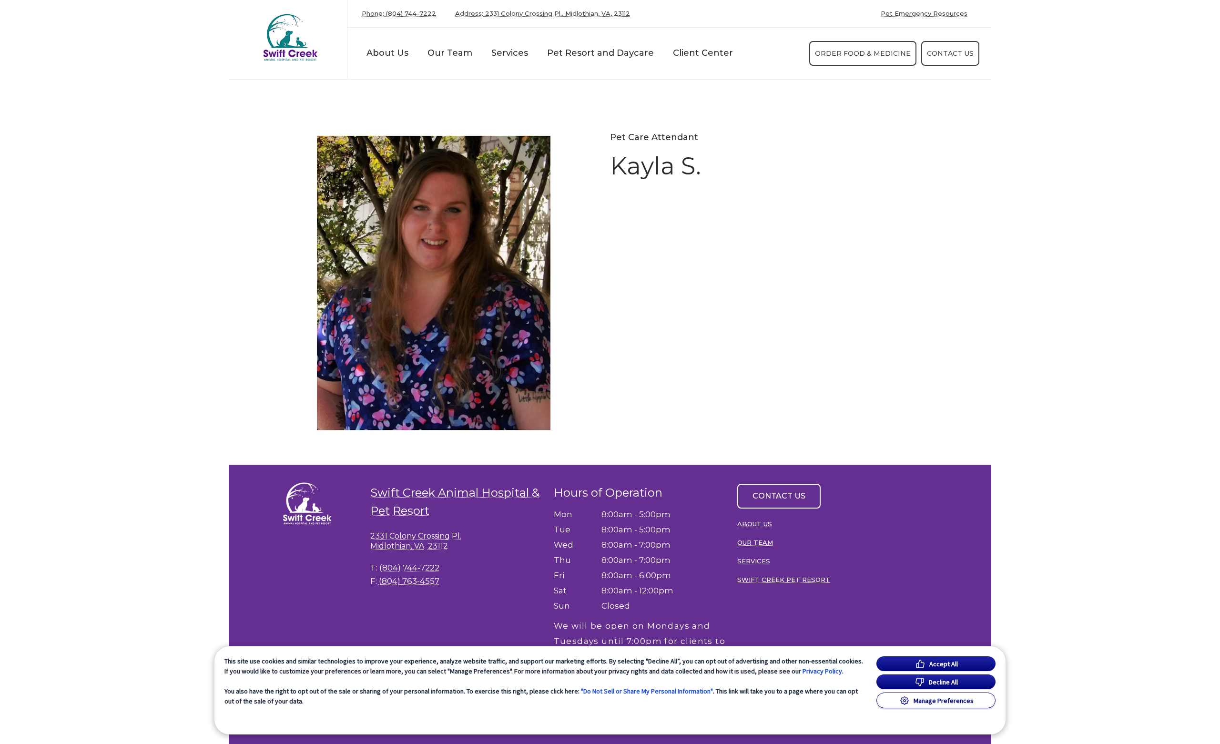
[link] (290, 37)
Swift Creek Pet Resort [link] (783, 579)
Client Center (703, 53)
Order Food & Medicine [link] (863, 53)
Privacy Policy (822, 671)
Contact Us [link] (950, 53)
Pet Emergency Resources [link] (924, 13)
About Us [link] (387, 53)
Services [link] (509, 53)
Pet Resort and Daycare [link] (600, 53)
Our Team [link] (449, 53)
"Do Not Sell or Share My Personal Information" (647, 691)
